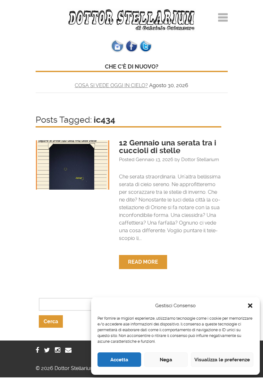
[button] (250, 305)
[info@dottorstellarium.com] (68, 350)
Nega (166, 360)
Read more (143, 262)
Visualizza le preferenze (222, 360)
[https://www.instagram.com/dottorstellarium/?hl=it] (57, 350)
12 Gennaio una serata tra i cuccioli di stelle (167, 146)
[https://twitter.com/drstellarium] (47, 350)
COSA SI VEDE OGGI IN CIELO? (111, 85)
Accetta (119, 360)
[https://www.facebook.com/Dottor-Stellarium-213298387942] (37, 350)
